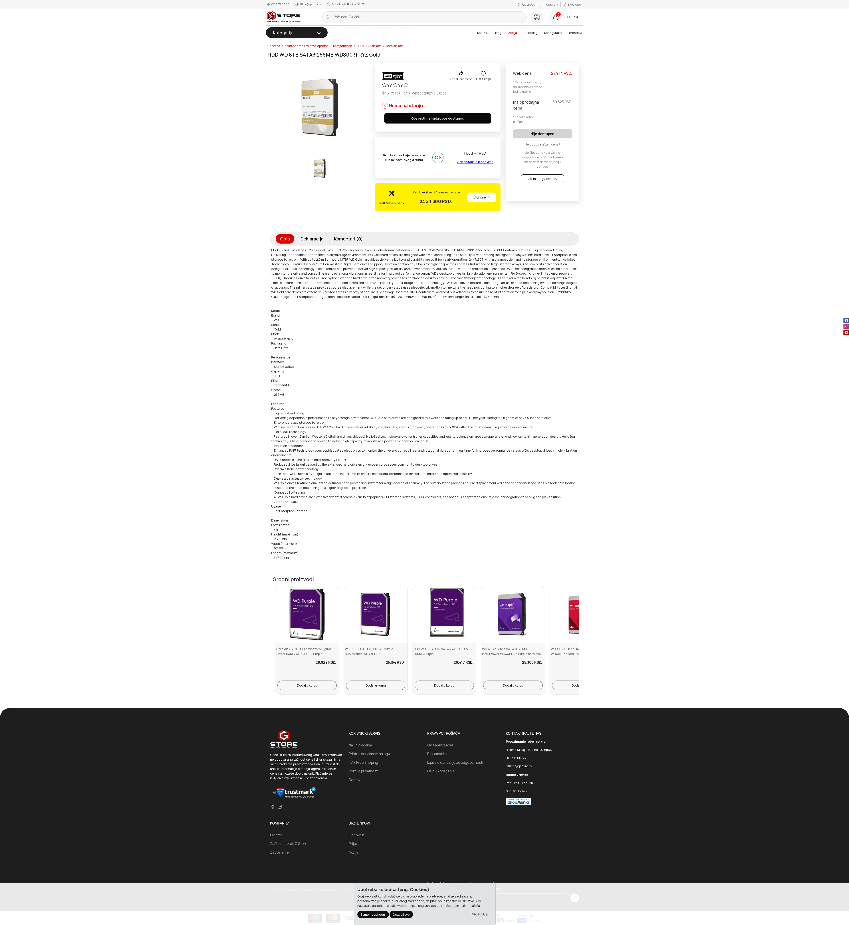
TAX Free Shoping (363, 762)
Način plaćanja (360, 745)
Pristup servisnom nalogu (369, 753)
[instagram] (846, 326)
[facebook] (846, 320)
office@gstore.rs (310, 4)
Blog (498, 33)
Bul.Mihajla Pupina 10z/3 (348, 4)
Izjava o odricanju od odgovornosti (455, 762)
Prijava (354, 843)
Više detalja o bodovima (475, 162)
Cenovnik (356, 834)
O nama (276, 834)
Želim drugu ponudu (542, 179)
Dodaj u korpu (307, 685)
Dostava (355, 779)
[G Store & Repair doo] (283, 17)
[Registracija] (537, 17)
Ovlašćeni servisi (440, 745)
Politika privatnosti (363, 771)
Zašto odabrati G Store (288, 843)
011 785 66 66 (280, 4)
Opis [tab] (285, 239)
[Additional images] (319, 168)
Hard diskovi (394, 46)
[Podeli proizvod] (461, 73)
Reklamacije (437, 753)
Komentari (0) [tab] (348, 239)
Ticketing (531, 33)
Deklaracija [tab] (312, 239)
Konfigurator (553, 33)
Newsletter (574, 4)
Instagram (551, 4)
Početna (273, 46)
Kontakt (483, 33)
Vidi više (480, 197)
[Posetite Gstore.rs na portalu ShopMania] (518, 801)
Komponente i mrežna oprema (307, 46)
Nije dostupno (542, 133)
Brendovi (575, 33)
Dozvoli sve (401, 914)
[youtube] (846, 332)
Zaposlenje (279, 852)
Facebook (528, 4)
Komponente (342, 46)
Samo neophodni (373, 914)
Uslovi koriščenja (441, 771)
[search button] (328, 17)
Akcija (512, 33)
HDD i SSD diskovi (369, 46)
